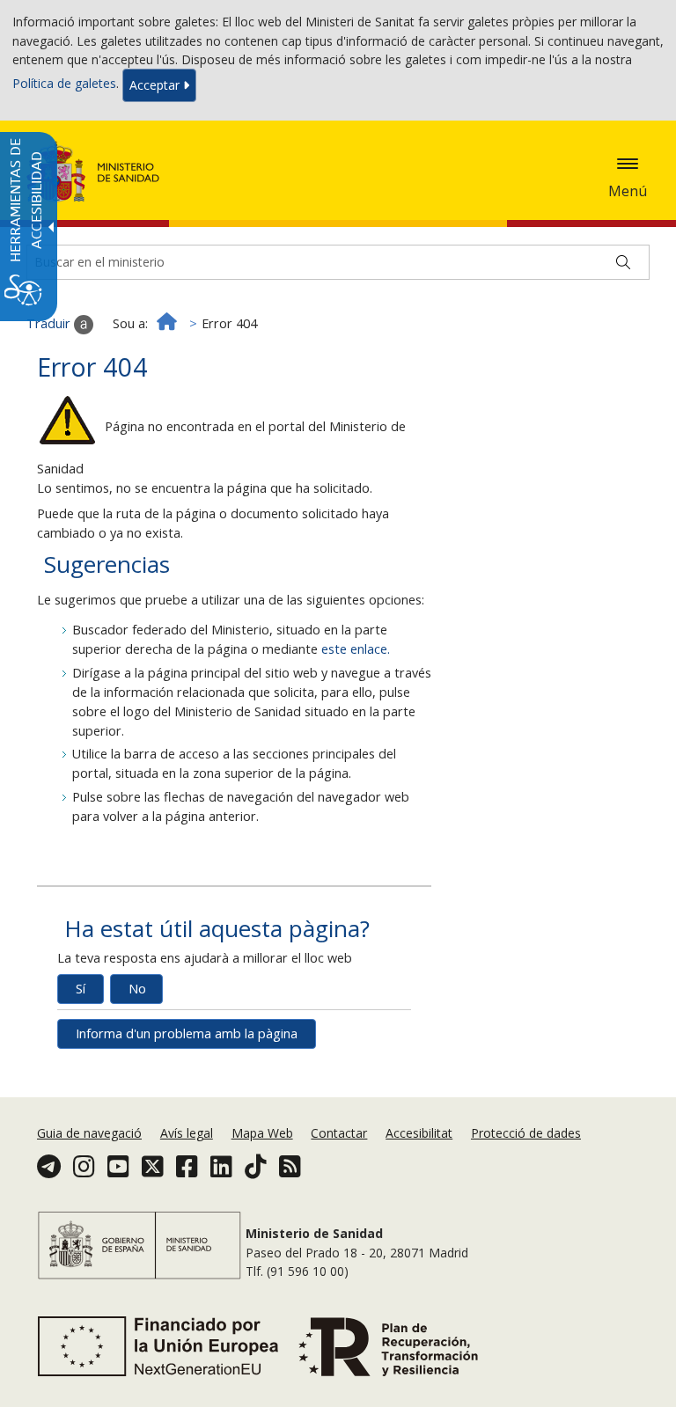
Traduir (50, 323)
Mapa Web (262, 1133)
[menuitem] (91, 1133)
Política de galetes (64, 84)
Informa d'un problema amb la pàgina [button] (187, 1033)
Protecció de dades (526, 1133)
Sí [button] (80, 988)
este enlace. (355, 649)
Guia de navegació (89, 1133)
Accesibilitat (419, 1133)
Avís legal (186, 1133)
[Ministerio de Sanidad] (93, 171)
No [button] (137, 988)
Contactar (339, 1133)
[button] (628, 163)
